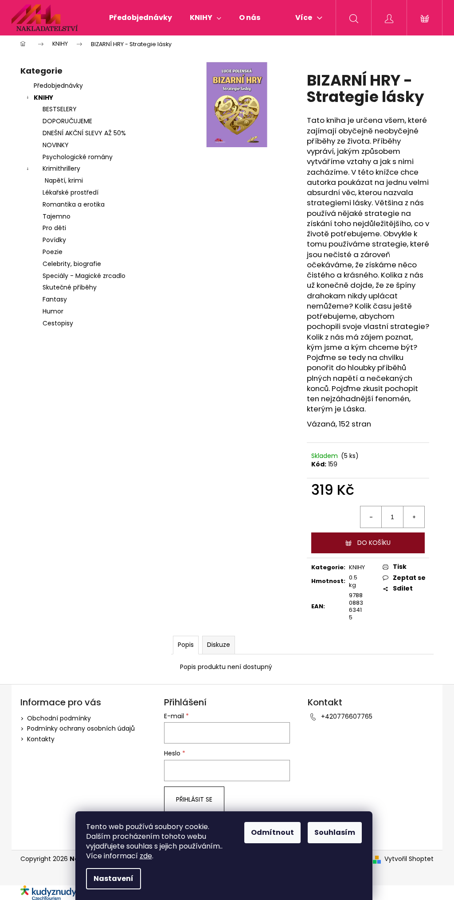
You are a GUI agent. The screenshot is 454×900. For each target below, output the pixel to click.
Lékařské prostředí (70, 192)
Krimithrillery (61, 168)
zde (146, 856)
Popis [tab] (186, 644)
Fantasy (55, 299)
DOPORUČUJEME (67, 121)
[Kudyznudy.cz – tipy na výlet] (53, 892)
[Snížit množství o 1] (371, 517)
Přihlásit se (194, 799)
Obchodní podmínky (59, 718)
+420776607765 (346, 716)
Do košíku (374, 542)
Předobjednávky (58, 85)
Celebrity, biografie (72, 263)
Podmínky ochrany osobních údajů (81, 728)
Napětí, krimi (64, 180)
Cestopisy (58, 323)
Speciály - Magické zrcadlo (84, 275)
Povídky (54, 239)
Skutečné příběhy (70, 287)
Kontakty (41, 739)
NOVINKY (56, 145)
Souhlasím (334, 832)
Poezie (53, 251)
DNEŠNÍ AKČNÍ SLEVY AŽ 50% (84, 133)
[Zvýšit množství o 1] (413, 517)
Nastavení (113, 878)
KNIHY (43, 97)
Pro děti (54, 227)
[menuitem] (140, 17)
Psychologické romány (78, 157)
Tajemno (56, 216)
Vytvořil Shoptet (409, 859)
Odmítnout (272, 832)
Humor (53, 311)
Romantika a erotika (74, 204)
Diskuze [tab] (218, 644)
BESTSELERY (60, 109)
